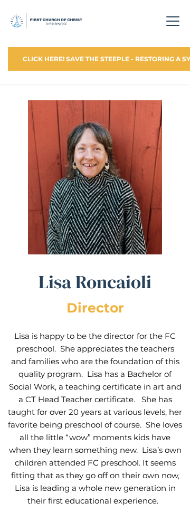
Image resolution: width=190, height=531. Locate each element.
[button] (172, 20)
